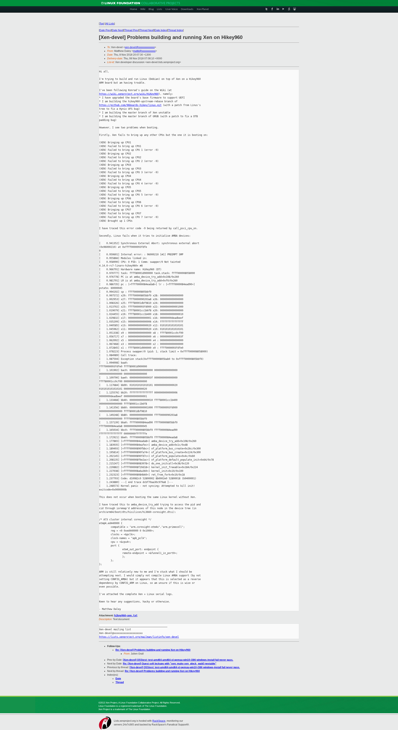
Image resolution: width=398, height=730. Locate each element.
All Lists (110, 23)
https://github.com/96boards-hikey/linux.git (130, 105)
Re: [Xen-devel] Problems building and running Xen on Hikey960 (153, 649)
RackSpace (158, 720)
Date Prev (105, 30)
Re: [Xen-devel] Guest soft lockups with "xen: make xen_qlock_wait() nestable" (169, 663)
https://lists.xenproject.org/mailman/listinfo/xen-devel (139, 636)
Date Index (161, 30)
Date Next (117, 30)
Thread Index (175, 30)
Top (102, 23)
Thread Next (146, 30)
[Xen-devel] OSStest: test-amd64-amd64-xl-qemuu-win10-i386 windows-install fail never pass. (178, 659)
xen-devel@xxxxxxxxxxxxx (140, 47)
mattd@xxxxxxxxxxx (144, 51)
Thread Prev (131, 30)
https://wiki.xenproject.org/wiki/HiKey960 (129, 93)
